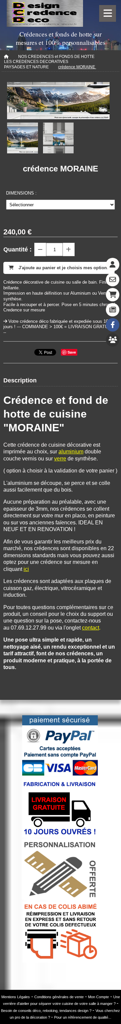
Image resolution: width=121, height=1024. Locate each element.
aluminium (70, 451)
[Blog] (112, 309)
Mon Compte (98, 997)
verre (60, 458)
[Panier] (112, 294)
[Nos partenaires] (112, 340)
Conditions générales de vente (59, 997)
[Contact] (112, 279)
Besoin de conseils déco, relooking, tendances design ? (46, 1011)
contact (90, 628)
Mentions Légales (15, 997)
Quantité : (17, 249)
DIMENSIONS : (21, 193)
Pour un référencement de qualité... (82, 1017)
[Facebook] (112, 325)
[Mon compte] (112, 264)
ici (26, 569)
